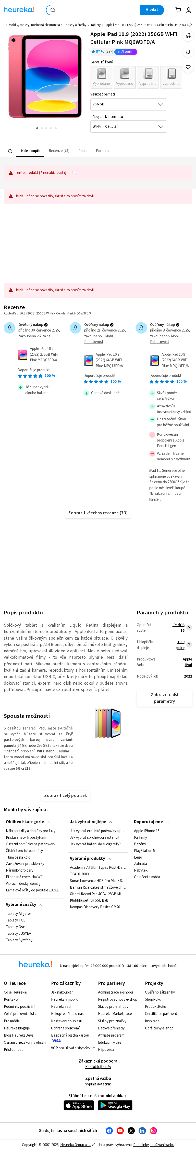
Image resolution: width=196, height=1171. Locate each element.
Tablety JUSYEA (18, 933)
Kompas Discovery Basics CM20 (95, 907)
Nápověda (106, 1049)
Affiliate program (111, 1035)
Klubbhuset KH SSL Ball (89, 900)
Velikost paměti (102, 94)
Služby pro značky (112, 1021)
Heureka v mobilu (64, 999)
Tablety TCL (15, 920)
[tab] (30, 151)
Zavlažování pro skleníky (25, 863)
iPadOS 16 (178, 627)
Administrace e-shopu (115, 992)
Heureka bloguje (17, 1028)
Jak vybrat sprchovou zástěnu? (94, 837)
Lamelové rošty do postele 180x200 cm (34, 890)
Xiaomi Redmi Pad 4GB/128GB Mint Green (98, 894)
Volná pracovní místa (20, 1013)
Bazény (140, 844)
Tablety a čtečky (75, 25)
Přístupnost (13, 1049)
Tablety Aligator (18, 913)
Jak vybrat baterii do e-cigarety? (95, 844)
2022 (188, 676)
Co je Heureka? (16, 992)
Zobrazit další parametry (164, 698)
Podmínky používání (19, 1006)
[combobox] (93, 10)
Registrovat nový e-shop (117, 999)
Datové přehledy (111, 1028)
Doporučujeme (148, 822)
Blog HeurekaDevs (19, 1035)
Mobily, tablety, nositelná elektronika (34, 25)
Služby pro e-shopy (113, 1006)
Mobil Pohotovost (99, 339)
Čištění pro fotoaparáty (24, 850)
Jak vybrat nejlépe (88, 822)
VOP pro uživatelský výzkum (73, 1048)
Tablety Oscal (16, 926)
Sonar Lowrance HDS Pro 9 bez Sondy (98, 880)
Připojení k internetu (106, 116)
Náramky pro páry (19, 870)
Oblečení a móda (147, 877)
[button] (30, 151)
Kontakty (11, 999)
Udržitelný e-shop (159, 1028)
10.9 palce (180, 645)
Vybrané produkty (87, 859)
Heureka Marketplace (115, 1013)
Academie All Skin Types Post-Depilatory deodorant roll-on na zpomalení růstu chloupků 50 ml (98, 867)
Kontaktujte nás (98, 1067)
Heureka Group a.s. (75, 1145)
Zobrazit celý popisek (65, 796)
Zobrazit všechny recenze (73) (98, 513)
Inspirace (152, 1021)
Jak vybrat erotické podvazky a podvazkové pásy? (98, 831)
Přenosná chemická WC (24, 877)
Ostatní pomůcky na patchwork (30, 844)
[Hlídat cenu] (188, 51)
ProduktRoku (155, 1006)
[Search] (10, 151)
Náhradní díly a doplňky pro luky (30, 831)
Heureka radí (61, 1006)
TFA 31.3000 (79, 874)
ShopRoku (153, 999)
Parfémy (140, 837)
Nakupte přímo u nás (67, 1013)
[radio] (101, 77)
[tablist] (66, 151)
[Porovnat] (188, 35)
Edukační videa (109, 1042)
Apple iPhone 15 (147, 831)
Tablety (95, 25)
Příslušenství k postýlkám (26, 837)
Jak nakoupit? (62, 992)
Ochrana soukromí (65, 1028)
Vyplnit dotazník (98, 1084)
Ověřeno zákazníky (160, 992)
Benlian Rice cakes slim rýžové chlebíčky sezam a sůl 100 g (98, 887)
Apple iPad (187, 662)
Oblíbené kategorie (25, 822)
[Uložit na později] (188, 67)
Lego (138, 857)
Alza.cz (44, 336)
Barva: (101, 62)
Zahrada (140, 863)
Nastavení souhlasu (66, 1021)
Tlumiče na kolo (18, 857)
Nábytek (141, 870)
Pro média (12, 1021)
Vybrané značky (21, 905)
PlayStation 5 (144, 850)
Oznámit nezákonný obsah (25, 1042)
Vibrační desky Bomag (23, 883)
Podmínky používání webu (153, 1145)
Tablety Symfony (19, 940)
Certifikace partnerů (161, 1013)
